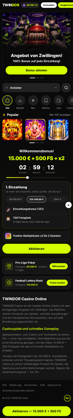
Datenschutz (54, 385)
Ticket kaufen (57, 282)
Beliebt (20, 108)
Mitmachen (58, 266)
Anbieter (16, 87)
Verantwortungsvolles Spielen (18, 390)
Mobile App (16, 385)
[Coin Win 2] (12, 129)
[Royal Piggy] (35, 129)
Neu (33, 108)
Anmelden (49, 5)
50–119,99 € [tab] (15, 199)
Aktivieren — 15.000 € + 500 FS (36, 411)
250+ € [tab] (57, 199)
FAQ (4, 385)
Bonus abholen (36, 70)
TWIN (10, 5)
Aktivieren (36, 249)
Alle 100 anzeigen (60, 114)
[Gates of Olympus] (58, 129)
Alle (7, 108)
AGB (42, 385)
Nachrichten (30, 385)
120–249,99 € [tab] (36, 199)
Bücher (46, 108)
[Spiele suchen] (66, 87)
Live (59, 108)
